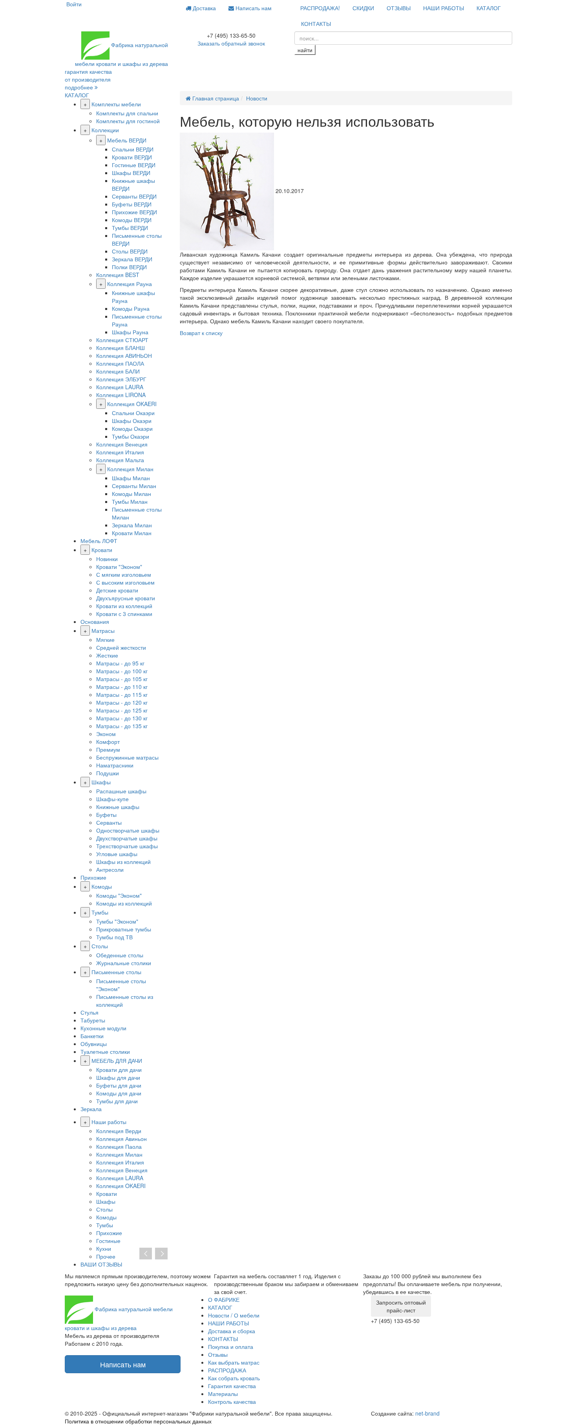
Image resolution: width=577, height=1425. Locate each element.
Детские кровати (117, 590)
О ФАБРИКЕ (223, 1299)
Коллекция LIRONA (121, 395)
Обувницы (93, 1044)
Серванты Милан (134, 486)
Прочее (105, 1256)
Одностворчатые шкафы (127, 830)
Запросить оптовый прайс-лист (401, 1306)
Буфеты (106, 814)
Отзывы (218, 1354)
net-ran (427, 1413)
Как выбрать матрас (233, 1362)
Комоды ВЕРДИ (132, 220)
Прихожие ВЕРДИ (134, 212)
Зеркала (91, 1109)
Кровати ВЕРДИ (132, 157)
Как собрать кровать (234, 1378)
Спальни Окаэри (133, 413)
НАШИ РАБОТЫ (443, 8)
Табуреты (92, 1020)
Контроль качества (232, 1401)
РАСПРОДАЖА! (320, 8)
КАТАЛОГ (489, 8)
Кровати (101, 550)
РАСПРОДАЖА (227, 1370)
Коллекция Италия (120, 452)
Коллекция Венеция (122, 444)
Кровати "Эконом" (119, 566)
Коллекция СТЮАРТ (122, 340)
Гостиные (108, 1241)
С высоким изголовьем (125, 582)
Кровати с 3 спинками (124, 614)
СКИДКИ (363, 8)
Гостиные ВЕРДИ (133, 165)
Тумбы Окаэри (130, 436)
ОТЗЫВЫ (399, 8)
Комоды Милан (131, 493)
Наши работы (108, 1122)
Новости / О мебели (233, 1315)
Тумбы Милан (130, 501)
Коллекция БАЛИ (118, 371)
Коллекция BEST (117, 275)
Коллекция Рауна (129, 284)
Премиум (108, 749)
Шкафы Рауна (130, 332)
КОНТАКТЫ (316, 23)
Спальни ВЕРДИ (132, 149)
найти (305, 50)
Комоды (101, 886)
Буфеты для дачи (118, 1085)
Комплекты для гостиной (128, 121)
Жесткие (107, 655)
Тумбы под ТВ (114, 937)
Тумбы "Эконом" (117, 921)
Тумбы (99, 912)
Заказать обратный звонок (231, 43)
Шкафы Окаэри (132, 421)
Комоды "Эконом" (119, 895)
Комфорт (108, 741)
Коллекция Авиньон (121, 1139)
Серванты (109, 822)
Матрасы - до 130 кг (122, 718)
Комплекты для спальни (127, 113)
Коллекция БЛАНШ (120, 348)
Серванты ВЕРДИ (134, 196)
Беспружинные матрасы (127, 757)
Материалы (223, 1394)
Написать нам (253, 8)
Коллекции (105, 130)
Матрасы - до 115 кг (122, 694)
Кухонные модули (103, 1028)
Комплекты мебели (116, 104)
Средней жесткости (121, 647)
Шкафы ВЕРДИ (131, 173)
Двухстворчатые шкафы (126, 838)
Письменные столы (116, 972)
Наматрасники (114, 765)
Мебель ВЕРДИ (126, 140)
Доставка (203, 8)
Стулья (89, 1012)
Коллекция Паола (119, 1146)
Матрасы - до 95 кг (120, 663)
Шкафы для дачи (118, 1077)
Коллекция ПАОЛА (120, 363)
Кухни (103, 1248)
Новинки (107, 559)
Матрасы (103, 630)
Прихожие (93, 877)
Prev (145, 1254)
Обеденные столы (119, 955)
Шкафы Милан (131, 478)
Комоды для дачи (118, 1093)
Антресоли (110, 869)
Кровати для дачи (119, 1069)
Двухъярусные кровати (125, 598)
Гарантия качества (232, 1386)
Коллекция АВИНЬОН (124, 355)
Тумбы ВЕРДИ (130, 227)
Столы (99, 946)
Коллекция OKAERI (132, 404)
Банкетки (92, 1036)
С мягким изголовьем (123, 574)
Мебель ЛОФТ (98, 541)
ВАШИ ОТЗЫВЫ (101, 1264)
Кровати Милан (132, 533)
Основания (94, 621)
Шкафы (101, 782)
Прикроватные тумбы (123, 929)
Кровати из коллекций (124, 606)
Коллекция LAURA (119, 387)
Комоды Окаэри (132, 428)
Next (161, 1254)
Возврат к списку (201, 333)
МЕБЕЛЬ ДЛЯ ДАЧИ (116, 1060)
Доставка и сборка (231, 1331)
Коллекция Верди (118, 1131)
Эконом (106, 734)
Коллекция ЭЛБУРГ (121, 379)
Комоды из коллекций (124, 903)
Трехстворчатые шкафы (127, 846)
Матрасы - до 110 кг (122, 687)
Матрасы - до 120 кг (122, 702)
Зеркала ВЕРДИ (132, 259)
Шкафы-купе (112, 799)
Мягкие (105, 639)
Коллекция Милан (130, 469)
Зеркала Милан (132, 525)
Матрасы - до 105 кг (122, 679)
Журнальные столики (123, 963)
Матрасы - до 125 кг (122, 710)
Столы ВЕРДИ (130, 251)
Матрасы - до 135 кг (122, 726)
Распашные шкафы (121, 791)
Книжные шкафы (117, 807)
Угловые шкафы (116, 854)
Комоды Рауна (131, 308)
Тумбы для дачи (117, 1101)
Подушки (107, 773)
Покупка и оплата (230, 1346)
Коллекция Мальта (120, 460)
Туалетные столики (105, 1051)
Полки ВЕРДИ (129, 267)
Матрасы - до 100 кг (122, 671)
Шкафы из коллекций (123, 862)
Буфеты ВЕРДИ (132, 204)
